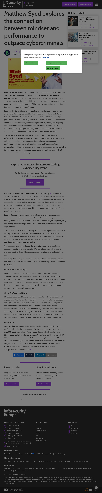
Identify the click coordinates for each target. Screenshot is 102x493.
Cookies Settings (31, 63)
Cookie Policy (46, 57)
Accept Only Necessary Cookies (56, 63)
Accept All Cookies (52, 68)
